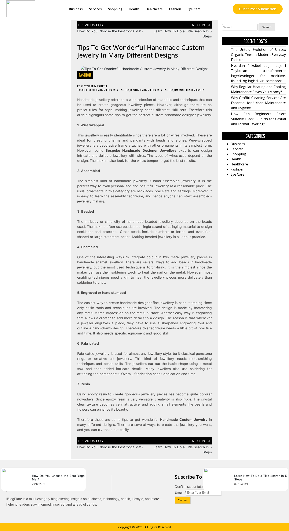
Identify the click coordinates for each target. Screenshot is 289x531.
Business (76, 9)
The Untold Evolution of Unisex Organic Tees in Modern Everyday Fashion (258, 54)
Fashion (175, 9)
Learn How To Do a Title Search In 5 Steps (260, 477)
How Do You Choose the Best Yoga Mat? (110, 31)
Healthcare (154, 9)
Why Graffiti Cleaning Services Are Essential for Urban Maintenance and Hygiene (258, 102)
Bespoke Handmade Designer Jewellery (107, 90)
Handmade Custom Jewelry (189, 90)
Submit (182, 500)
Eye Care (194, 9)
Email (180, 492)
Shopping (115, 9)
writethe (102, 86)
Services (95, 9)
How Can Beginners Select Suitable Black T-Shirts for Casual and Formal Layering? (258, 118)
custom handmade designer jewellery (151, 90)
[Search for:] (240, 27)
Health (134, 9)
